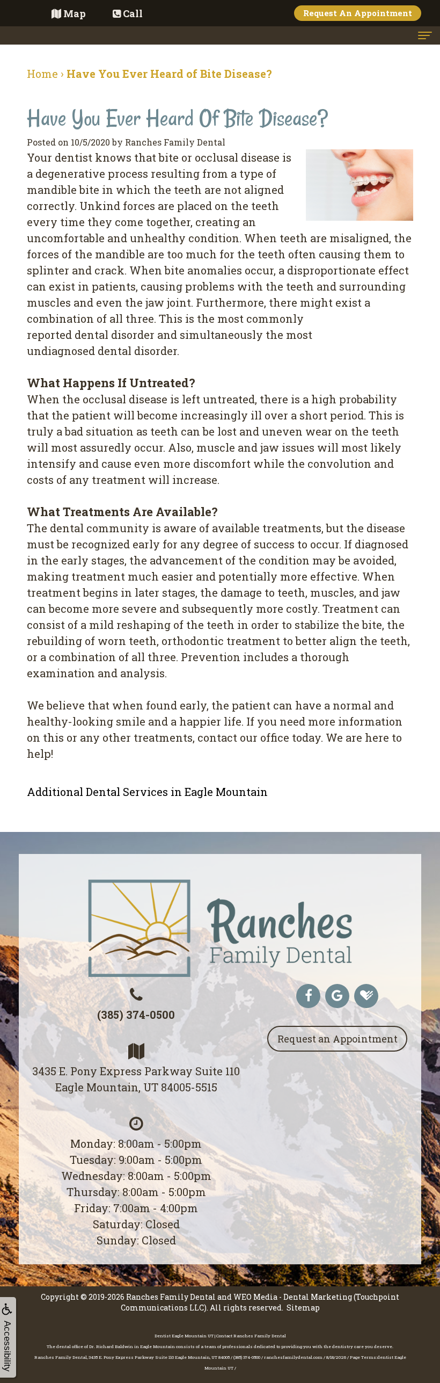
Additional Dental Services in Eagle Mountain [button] (147, 792)
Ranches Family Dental (171, 1297)
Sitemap (303, 1307)
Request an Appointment (337, 1038)
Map (74, 13)
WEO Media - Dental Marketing (292, 1297)
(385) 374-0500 (136, 1015)
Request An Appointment (357, 13)
